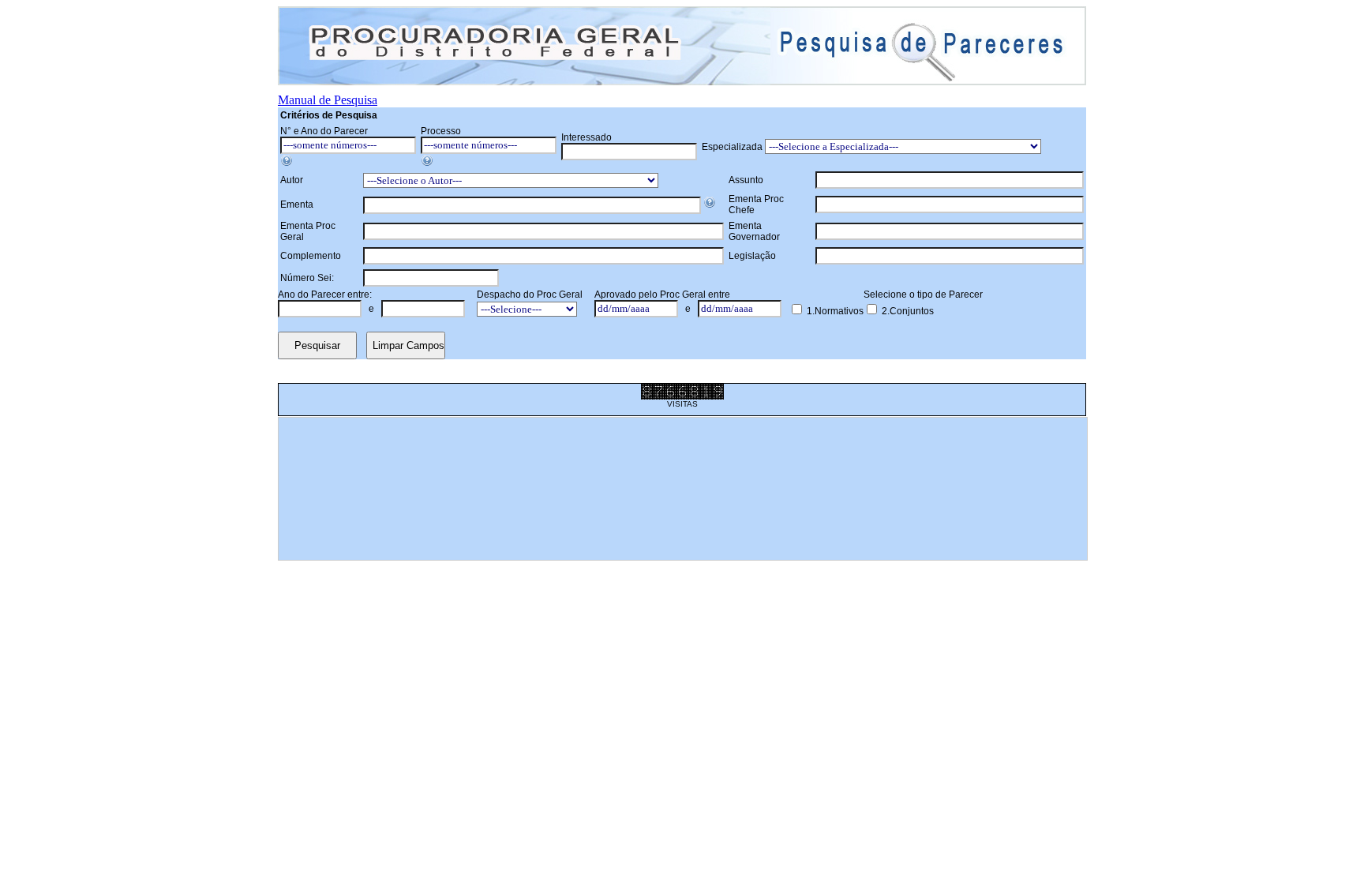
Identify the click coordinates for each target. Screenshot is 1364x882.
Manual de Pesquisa (327, 100)
